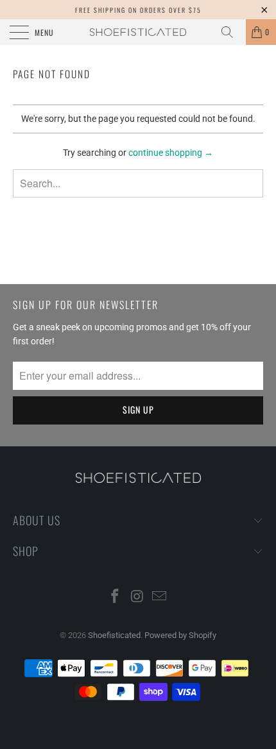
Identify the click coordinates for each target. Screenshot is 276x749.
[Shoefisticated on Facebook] (115, 597)
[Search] (231, 32)
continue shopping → (170, 152)
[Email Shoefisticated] (159, 597)
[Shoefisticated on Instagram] (137, 597)
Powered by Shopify (180, 635)
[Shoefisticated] (138, 32)
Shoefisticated (114, 635)
